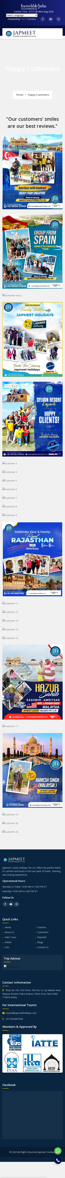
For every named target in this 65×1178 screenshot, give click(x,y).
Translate (31, 19)
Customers (42, 932)
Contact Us (43, 947)
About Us (9, 932)
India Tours (10, 937)
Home (19, 94)
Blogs (40, 942)
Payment (41, 937)
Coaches (41, 927)
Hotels (8, 942)
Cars (7, 947)
